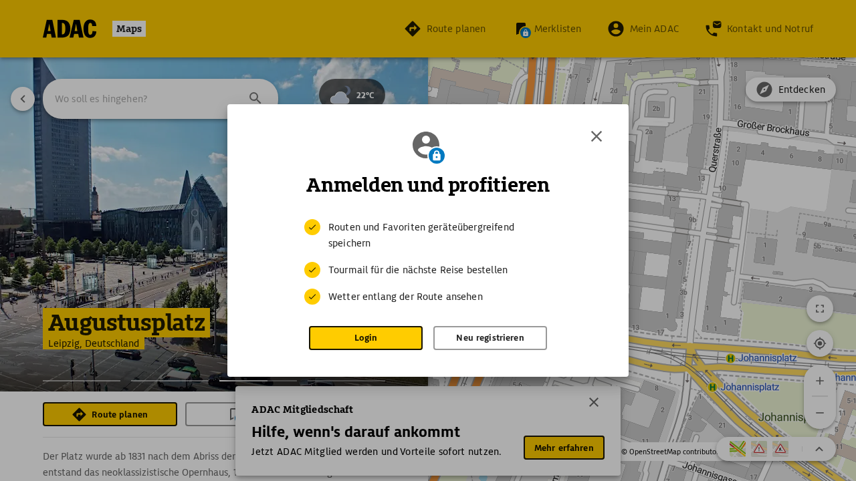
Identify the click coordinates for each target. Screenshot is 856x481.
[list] (428, 262)
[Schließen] (596, 136)
